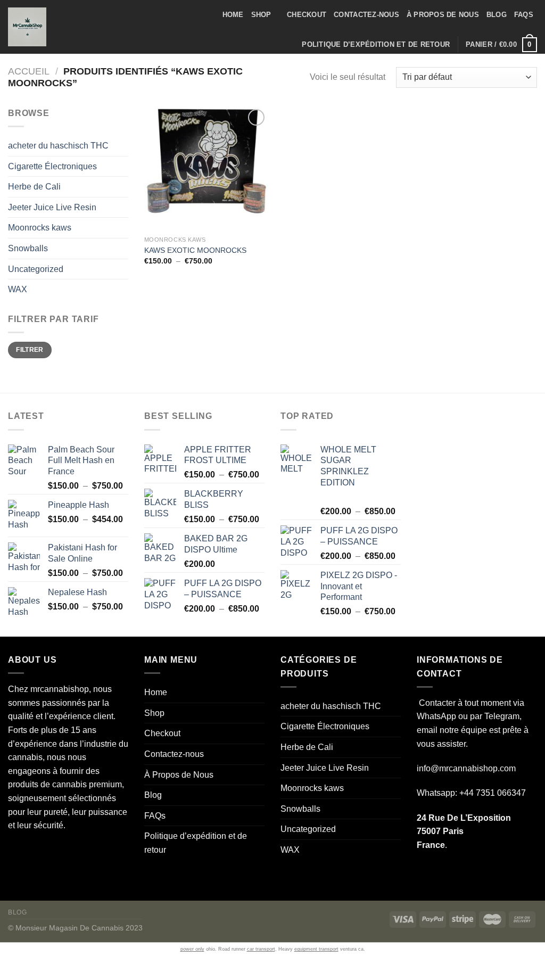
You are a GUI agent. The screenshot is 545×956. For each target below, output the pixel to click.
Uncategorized (35, 269)
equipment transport (316, 949)
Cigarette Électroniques (52, 166)
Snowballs (28, 248)
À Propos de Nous (443, 15)
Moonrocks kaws (39, 227)
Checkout (306, 15)
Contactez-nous (366, 15)
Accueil (28, 71)
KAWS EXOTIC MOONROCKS (195, 250)
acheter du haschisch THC (58, 145)
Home (233, 15)
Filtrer (30, 349)
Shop (261, 15)
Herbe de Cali (34, 186)
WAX (17, 289)
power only (192, 949)
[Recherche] (66, 27)
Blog (496, 15)
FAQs (523, 15)
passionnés (64, 702)
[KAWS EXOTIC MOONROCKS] (206, 168)
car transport (261, 949)
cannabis (25, 757)
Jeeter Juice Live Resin (52, 207)
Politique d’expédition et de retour (376, 44)
